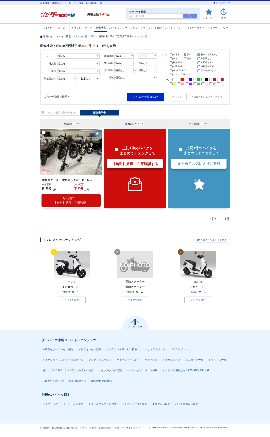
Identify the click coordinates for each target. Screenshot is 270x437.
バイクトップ (50, 404)
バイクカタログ (195, 28)
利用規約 (45, 428)
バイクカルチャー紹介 (81, 370)
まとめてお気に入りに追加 (198, 164)
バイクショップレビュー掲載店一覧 (63, 359)
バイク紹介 (151, 359)
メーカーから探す (73, 404)
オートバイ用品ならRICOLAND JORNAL (186, 370)
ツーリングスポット (153, 349)
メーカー (63, 28)
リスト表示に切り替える (62, 112)
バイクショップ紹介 (128, 359)
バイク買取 (155, 28)
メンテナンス (138, 28)
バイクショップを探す (134, 404)
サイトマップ (223, 3)
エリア (88, 28)
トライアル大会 (217, 359)
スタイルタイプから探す (102, 404)
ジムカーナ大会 (194, 359)
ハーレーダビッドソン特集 (142, 370)
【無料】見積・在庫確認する (135, 164)
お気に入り (209, 18)
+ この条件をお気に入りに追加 (205, 97)
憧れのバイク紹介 (52, 370)
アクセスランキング (100, 359)
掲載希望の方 (105, 428)
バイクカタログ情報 (110, 370)
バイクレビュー (174, 28)
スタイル (76, 28)
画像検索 (101, 27)
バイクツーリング (218, 28)
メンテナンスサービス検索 (121, 349)
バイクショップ (118, 28)
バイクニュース (171, 359)
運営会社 (119, 428)
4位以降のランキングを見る (212, 240)
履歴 (223, 18)
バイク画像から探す (186, 404)
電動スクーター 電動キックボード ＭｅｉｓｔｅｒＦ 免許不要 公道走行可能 (70, 180)
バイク (48, 28)
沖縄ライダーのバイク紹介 (57, 349)
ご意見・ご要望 (88, 428)
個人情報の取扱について (65, 428)
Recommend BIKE (101, 380)
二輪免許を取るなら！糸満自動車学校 (64, 380)
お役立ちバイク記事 (89, 349)
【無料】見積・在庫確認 (70, 200)
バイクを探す (72, 300)
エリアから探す (161, 404)
